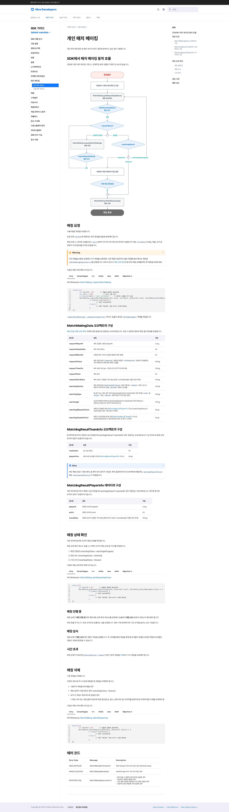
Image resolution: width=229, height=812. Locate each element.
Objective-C (127, 276)
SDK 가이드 (50, 18)
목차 (174, 27)
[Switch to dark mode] (158, 9)
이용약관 (70, 807)
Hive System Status (188, 807)
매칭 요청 (70, 331)
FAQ (98, 18)
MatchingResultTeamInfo (123, 417)
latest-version (39, 32)
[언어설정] (163, 9)
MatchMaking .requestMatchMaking (95, 282)
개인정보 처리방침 (81, 807)
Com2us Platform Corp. (55, 807)
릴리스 (88, 18)
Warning (76, 253)
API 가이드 (77, 18)
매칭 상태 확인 (119, 262)
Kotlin (101, 276)
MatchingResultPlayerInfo (118, 409)
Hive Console (158, 807)
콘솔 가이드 (63, 18)
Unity (71, 276)
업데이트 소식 (35, 18)
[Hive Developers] (32, 9)
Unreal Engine (82, 276)
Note (74, 466)
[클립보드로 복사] (163, 290)
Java (109, 276)
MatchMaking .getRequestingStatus (95, 577)
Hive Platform (172, 807)
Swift (117, 276)
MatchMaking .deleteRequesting (94, 718)
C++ (93, 276)
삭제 (122, 655)
